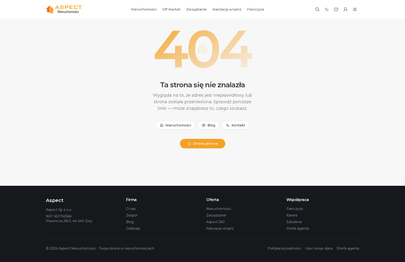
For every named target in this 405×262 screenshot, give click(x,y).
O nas (130, 209)
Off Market (171, 9)
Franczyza (255, 9)
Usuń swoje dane (319, 248)
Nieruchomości (144, 9)
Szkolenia (294, 222)
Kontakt (238, 125)
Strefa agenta (297, 228)
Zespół (131, 215)
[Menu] (355, 9)
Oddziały (133, 228)
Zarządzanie (196, 9)
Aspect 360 (215, 222)
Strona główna (205, 143)
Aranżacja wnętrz (226, 9)
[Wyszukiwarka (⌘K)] (317, 9)
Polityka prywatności (284, 248)
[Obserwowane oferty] (336, 9)
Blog (211, 125)
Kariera (291, 215)
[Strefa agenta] (345, 9)
